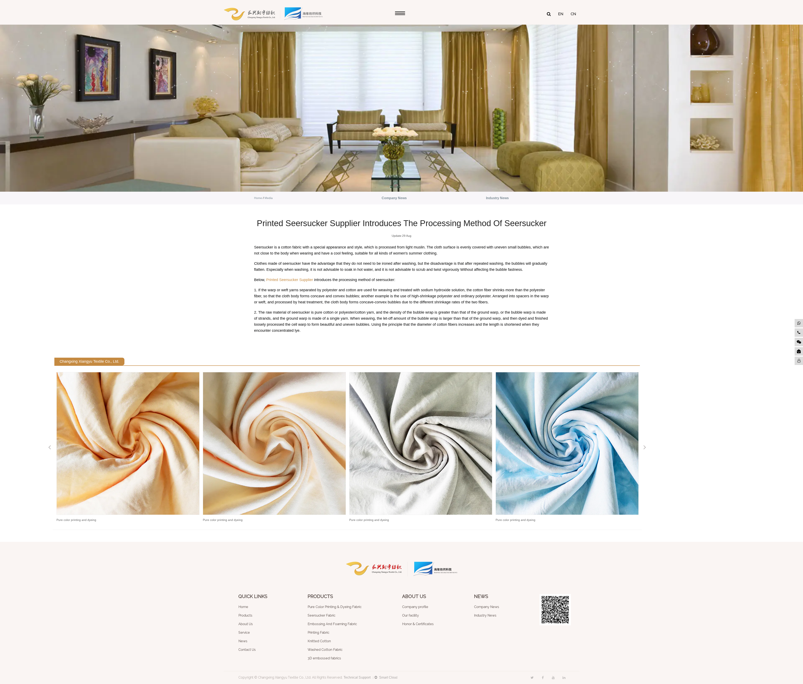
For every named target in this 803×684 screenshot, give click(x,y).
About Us (245, 624)
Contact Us (247, 649)
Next (645, 447)
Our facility (410, 615)
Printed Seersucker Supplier (289, 280)
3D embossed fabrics (324, 658)
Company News (394, 198)
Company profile (415, 607)
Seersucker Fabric (321, 615)
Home (258, 198)
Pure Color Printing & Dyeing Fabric (335, 607)
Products (245, 615)
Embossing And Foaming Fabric (332, 624)
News (242, 641)
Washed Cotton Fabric (325, 649)
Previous (49, 447)
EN (560, 14)
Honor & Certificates (418, 624)
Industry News (497, 198)
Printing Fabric (318, 632)
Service (244, 632)
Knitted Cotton (319, 641)
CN (573, 14)
